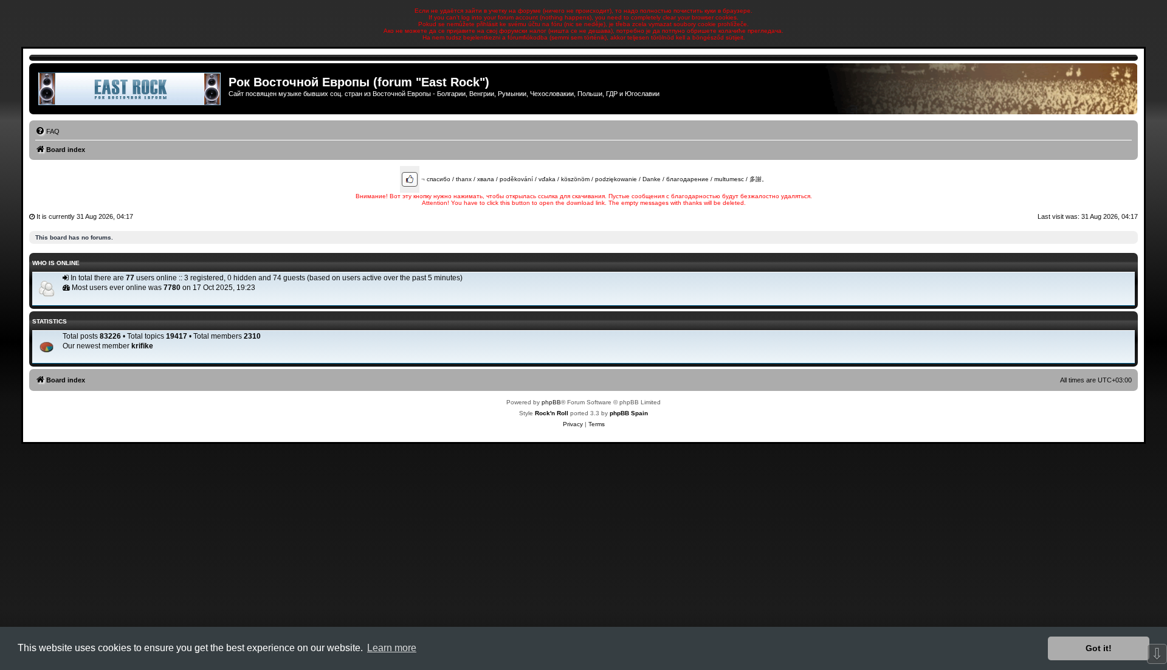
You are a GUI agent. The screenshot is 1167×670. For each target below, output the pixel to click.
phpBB (551, 402)
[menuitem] (47, 131)
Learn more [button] (391, 648)
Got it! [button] (1099, 648)
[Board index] (130, 88)
